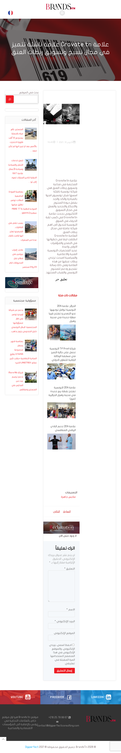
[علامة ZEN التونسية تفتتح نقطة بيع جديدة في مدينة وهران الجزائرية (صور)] (61, 410)
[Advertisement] (61, 163)
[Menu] (62, 13)
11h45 (50, 142)
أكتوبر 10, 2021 (66, 142)
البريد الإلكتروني (65, 621)
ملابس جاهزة (68, 497)
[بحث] (10, 99)
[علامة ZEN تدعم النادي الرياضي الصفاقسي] (61, 441)
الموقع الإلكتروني (64, 633)
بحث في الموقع (28, 92)
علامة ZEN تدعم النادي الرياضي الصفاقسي (63, 428)
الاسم (70, 609)
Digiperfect (31, 747)
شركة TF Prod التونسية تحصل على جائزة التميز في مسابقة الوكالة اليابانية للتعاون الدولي (63, 354)
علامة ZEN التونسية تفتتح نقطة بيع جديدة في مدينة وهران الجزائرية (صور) (62, 393)
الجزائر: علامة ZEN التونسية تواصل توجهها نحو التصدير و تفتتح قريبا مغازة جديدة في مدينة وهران (62, 313)
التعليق (69, 568)
